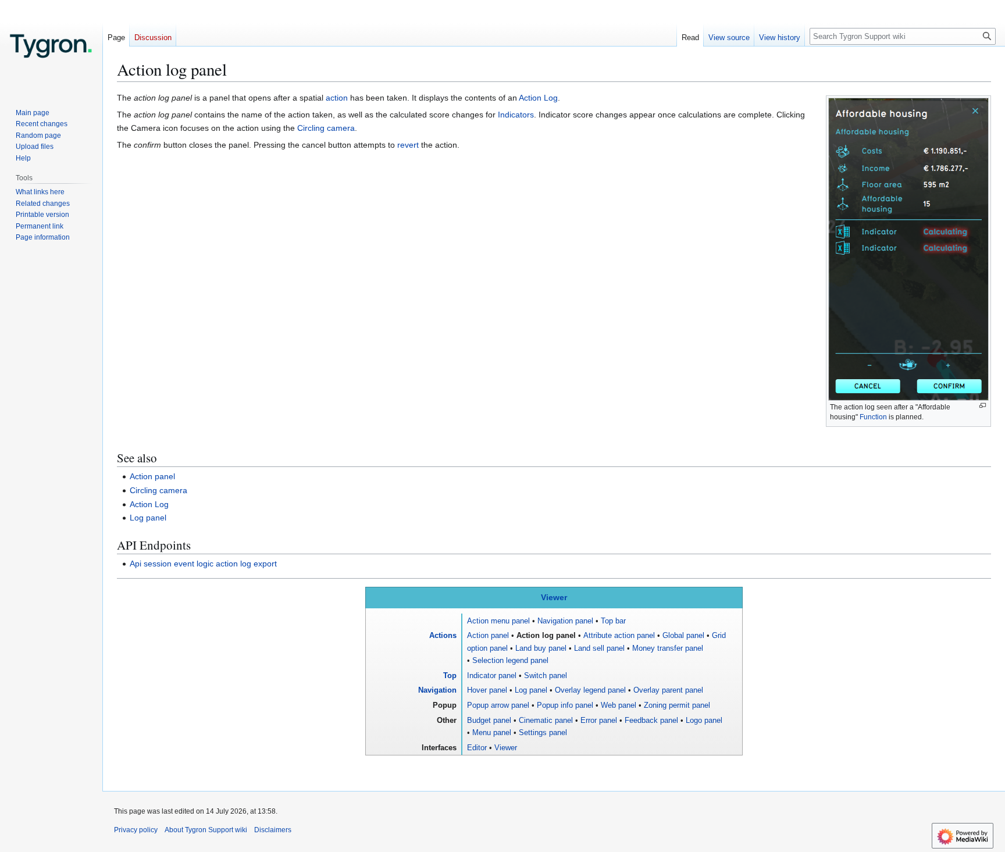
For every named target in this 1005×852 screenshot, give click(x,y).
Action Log (538, 97)
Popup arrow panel (498, 705)
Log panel (148, 517)
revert (408, 144)
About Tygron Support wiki (206, 830)
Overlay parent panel (668, 690)
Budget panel (489, 720)
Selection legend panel (510, 660)
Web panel (618, 705)
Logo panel (704, 720)
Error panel (598, 720)
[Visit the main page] (51, 46)
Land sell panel (599, 648)
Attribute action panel (619, 635)
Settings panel (543, 732)
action (337, 97)
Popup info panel (565, 705)
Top (450, 675)
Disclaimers (272, 830)
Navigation (437, 690)
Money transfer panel (667, 648)
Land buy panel (540, 648)
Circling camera (326, 128)
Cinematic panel (546, 720)
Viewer (554, 597)
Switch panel (545, 675)
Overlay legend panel (590, 690)
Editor (477, 747)
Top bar (613, 620)
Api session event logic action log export (203, 563)
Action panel (152, 476)
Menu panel (491, 732)
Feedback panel (651, 720)
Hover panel (487, 690)
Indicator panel (491, 675)
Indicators (516, 114)
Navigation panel (565, 620)
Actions (443, 635)
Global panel (683, 635)
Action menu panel (498, 620)
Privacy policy (136, 830)
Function (873, 417)
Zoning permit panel (677, 705)
